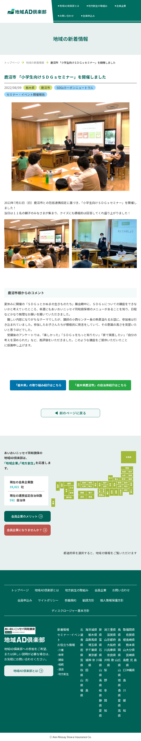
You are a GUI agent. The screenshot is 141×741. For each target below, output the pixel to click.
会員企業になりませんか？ (24, 530)
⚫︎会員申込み (88, 15)
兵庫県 (111, 650)
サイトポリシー (48, 600)
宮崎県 (130, 655)
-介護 (60, 650)
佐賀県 (130, 634)
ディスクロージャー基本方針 (70, 610)
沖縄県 (130, 670)
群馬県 (92, 639)
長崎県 (130, 639)
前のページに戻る (72, 413)
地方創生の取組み (76, 590)
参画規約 (70, 600)
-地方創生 (63, 674)
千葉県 (92, 650)
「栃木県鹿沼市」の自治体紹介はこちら (99, 385)
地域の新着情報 (35, 62)
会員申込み (24, 600)
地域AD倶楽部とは (47, 590)
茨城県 (92, 629)
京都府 (111, 639)
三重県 (111, 629)
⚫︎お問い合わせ (65, 15)
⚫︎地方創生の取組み (96, 6)
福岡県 (130, 629)
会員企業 (100, 590)
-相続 (60, 664)
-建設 (60, 659)
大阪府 (111, 645)
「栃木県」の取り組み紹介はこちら (38, 385)
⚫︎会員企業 (120, 6)
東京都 (92, 655)
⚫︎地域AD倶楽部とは (68, 6)
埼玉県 (92, 645)
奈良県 (111, 655)
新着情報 (63, 629)
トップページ (12, 62)
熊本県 (130, 645)
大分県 (130, 650)
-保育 (60, 655)
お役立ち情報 (66, 645)
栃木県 (30, 87)
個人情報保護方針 (112, 600)
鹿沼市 (45, 87)
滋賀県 (111, 634)
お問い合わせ (121, 590)
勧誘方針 (88, 600)
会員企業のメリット (24, 516)
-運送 (60, 669)
